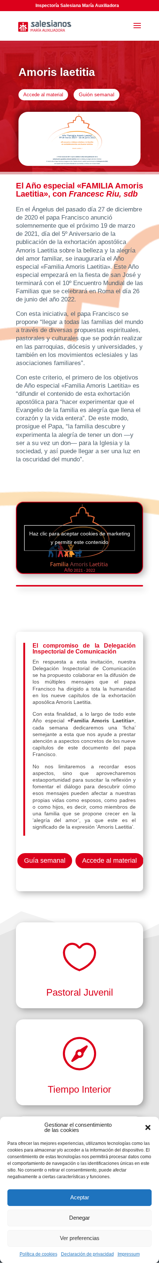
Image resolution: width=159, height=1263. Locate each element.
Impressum (129, 1254)
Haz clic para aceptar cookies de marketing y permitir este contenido (79, 538)
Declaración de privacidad (87, 1254)
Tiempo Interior (79, 1089)
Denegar (79, 1217)
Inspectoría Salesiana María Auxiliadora (77, 5)
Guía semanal (44, 860)
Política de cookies (38, 1254)
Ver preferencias (79, 1238)
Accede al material (43, 94)
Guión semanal (96, 94)
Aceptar (79, 1197)
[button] (148, 1127)
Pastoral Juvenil (79, 992)
